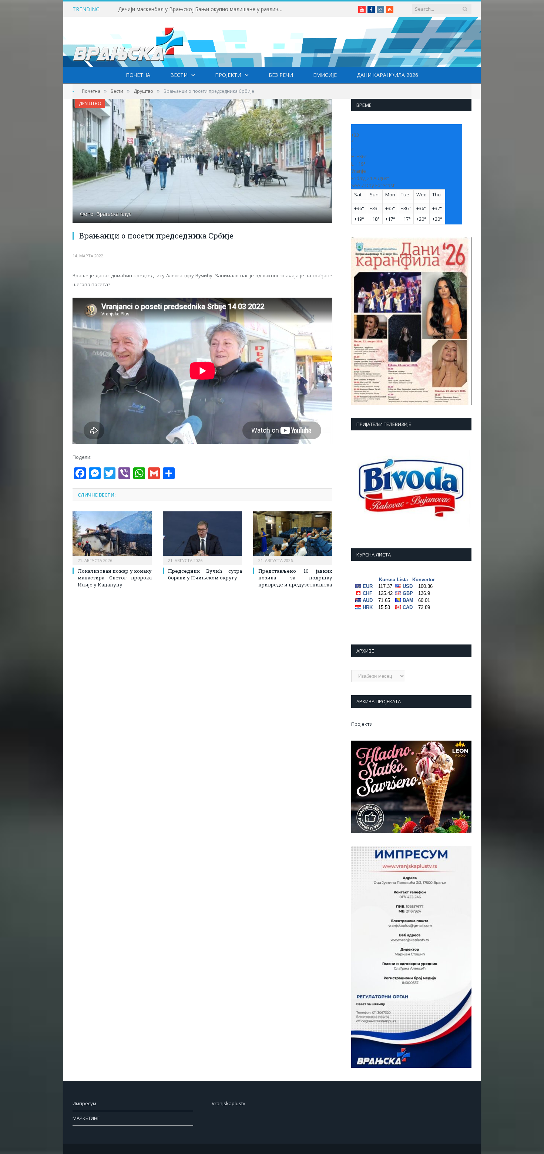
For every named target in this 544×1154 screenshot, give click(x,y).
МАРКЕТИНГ (86, 1118)
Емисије (325, 74)
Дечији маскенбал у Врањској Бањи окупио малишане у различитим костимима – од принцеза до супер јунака (203, 9)
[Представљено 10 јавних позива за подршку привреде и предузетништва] (292, 537)
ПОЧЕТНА (138, 74)
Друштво (90, 103)
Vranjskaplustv (228, 1103)
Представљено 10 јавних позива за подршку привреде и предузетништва (295, 578)
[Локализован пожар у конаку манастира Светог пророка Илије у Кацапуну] (112, 537)
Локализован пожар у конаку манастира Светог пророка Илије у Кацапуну (115, 578)
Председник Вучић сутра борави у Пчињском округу (205, 574)
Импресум (84, 1103)
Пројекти (228, 74)
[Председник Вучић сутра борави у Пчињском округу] (202, 537)
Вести (179, 74)
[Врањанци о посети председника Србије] (202, 162)
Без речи (281, 74)
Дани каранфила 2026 (387, 74)
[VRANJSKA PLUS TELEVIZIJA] (128, 42)
